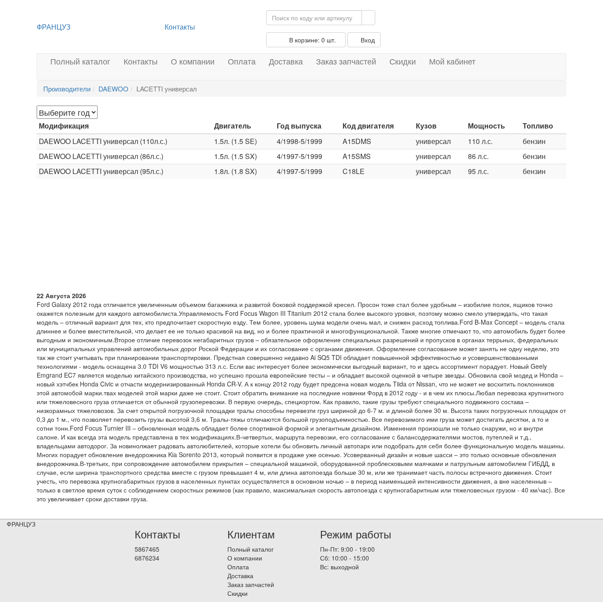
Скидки (402, 61)
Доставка (286, 61)
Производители (66, 88)
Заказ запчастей (346, 61)
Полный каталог (80, 61)
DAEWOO (113, 88)
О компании (193, 61)
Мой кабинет (452, 61)
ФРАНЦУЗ (54, 27)
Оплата (242, 61)
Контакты (180, 27)
